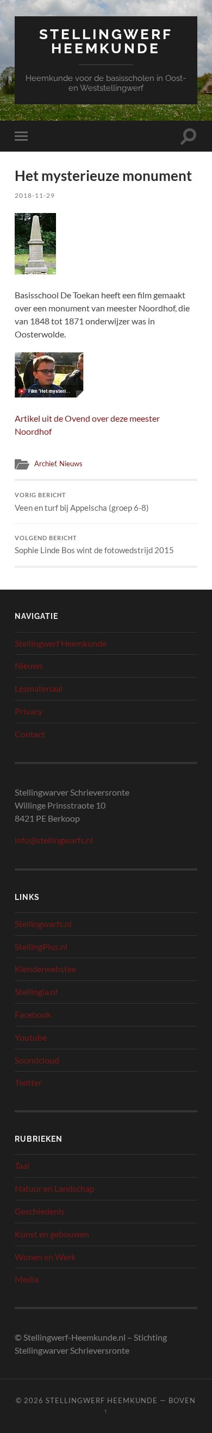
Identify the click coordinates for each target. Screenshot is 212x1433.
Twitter (28, 1082)
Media (27, 1279)
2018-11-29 (35, 195)
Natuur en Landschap (55, 1188)
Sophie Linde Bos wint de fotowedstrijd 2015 (94, 545)
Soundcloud (37, 1060)
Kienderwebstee (45, 968)
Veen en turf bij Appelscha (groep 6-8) (82, 502)
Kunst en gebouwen (52, 1234)
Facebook (33, 1014)
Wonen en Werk (45, 1256)
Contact (30, 734)
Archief (45, 463)
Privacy (28, 711)
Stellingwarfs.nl (43, 923)
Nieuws (71, 463)
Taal (22, 1165)
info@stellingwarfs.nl (54, 840)
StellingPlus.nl (41, 946)
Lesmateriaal (39, 688)
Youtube (31, 1037)
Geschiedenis (40, 1211)
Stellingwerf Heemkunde (106, 41)
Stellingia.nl (36, 991)
